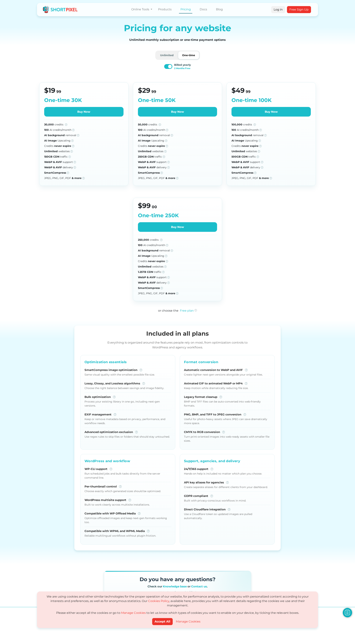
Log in (278, 9)
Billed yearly (182, 66)
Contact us (199, 586)
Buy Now (83, 111)
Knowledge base (175, 586)
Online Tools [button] (140, 9)
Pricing (185, 9)
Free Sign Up (299, 9)
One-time (188, 55)
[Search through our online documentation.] (347, 612)
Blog (219, 9)
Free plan (187, 310)
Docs (203, 9)
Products (165, 9)
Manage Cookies (133, 613)
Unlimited (167, 55)
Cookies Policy (158, 601)
